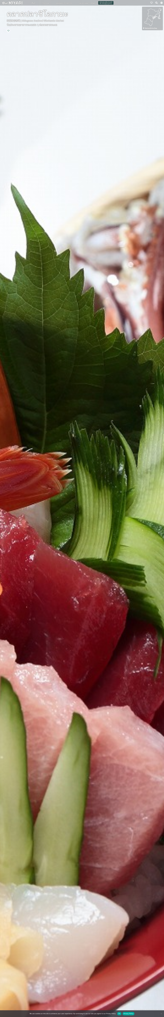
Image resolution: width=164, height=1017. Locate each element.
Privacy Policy (128, 1013)
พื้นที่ (33, 3)
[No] (161, 1014)
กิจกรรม (45, 3)
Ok (119, 1013)
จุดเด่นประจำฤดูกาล (64, 3)
